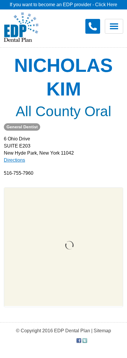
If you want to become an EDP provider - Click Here (63, 4)
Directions (14, 160)
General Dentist (22, 126)
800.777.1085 (92, 26)
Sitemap (102, 330)
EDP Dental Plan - (25, 26)
